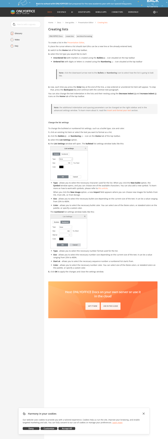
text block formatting (84, 36)
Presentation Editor (85, 22)
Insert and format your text (119, 110)
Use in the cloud (110, 306)
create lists (70, 36)
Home (50, 22)
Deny (31, 428)
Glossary (18, 33)
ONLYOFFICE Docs (56, 36)
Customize (49, 428)
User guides (69, 22)
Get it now (92, 306)
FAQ (16, 46)
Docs (59, 22)
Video (17, 39)
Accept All (67, 428)
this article (103, 188)
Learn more (117, 422)
